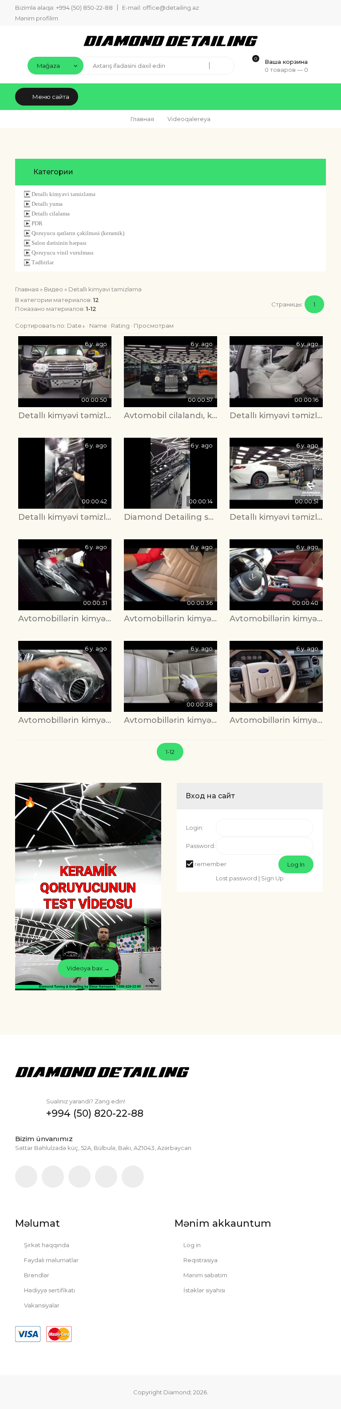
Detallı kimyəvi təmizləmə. (276, 416)
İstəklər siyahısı (203, 1290)
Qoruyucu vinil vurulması (63, 252)
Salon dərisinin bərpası (59, 242)
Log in (191, 1244)
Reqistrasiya (200, 1260)
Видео (53, 289)
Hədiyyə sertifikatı (49, 1290)
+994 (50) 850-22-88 (84, 7)
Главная (142, 118)
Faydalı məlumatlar (51, 1260)
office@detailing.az (171, 7)
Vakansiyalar (41, 1305)
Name (98, 325)
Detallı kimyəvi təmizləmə (63, 194)
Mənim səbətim (204, 1275)
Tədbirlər (43, 262)
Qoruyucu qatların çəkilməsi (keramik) (78, 233)
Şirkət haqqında (46, 1244)
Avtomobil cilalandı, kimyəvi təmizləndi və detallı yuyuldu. (170, 416)
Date (74, 325)
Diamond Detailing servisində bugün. (170, 517)
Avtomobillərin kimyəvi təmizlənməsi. (64, 619)
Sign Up (272, 878)
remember (210, 863)
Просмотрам (154, 325)
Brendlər (36, 1275)
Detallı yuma (47, 203)
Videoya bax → (88, 968)
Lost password (236, 878)
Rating (120, 325)
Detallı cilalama (51, 213)
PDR (37, 223)
